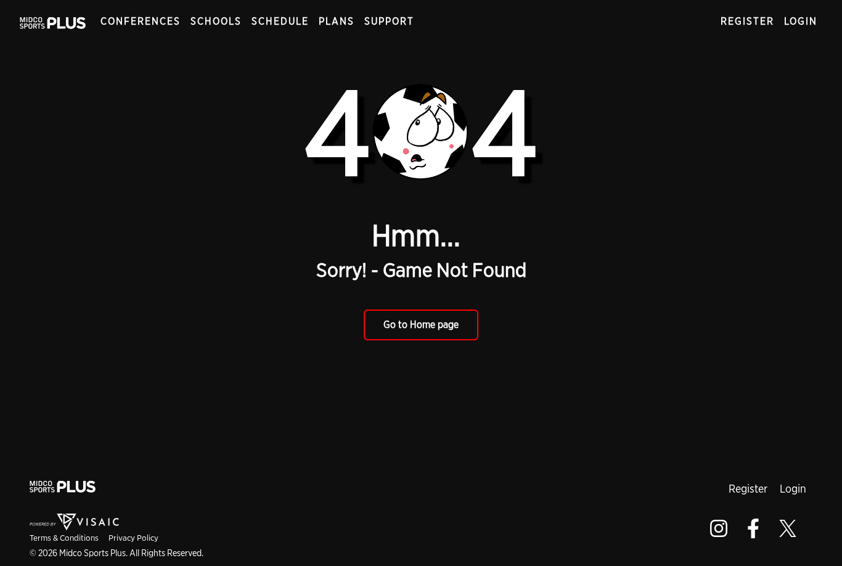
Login (800, 21)
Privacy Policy (133, 538)
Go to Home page (421, 324)
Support (389, 21)
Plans (336, 21)
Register (747, 21)
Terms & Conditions (64, 538)
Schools (216, 21)
